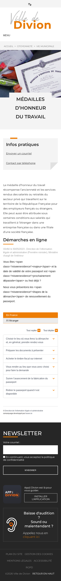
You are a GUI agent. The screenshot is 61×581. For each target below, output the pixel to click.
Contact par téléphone (21, 163)
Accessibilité (43, 560)
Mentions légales (19, 560)
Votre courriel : (11, 442)
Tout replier (31, 330)
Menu (6, 35)
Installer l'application (41, 498)
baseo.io (28, 413)
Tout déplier (49, 330)
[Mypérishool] (30, 4)
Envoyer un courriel (19, 153)
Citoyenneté (25, 46)
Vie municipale (45, 46)
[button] (30, 340)
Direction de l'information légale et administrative (24, 411)
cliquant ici (31, 537)
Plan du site (14, 554)
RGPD (29, 567)
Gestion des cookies (39, 554)
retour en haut (43, 573)
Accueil (8, 46)
